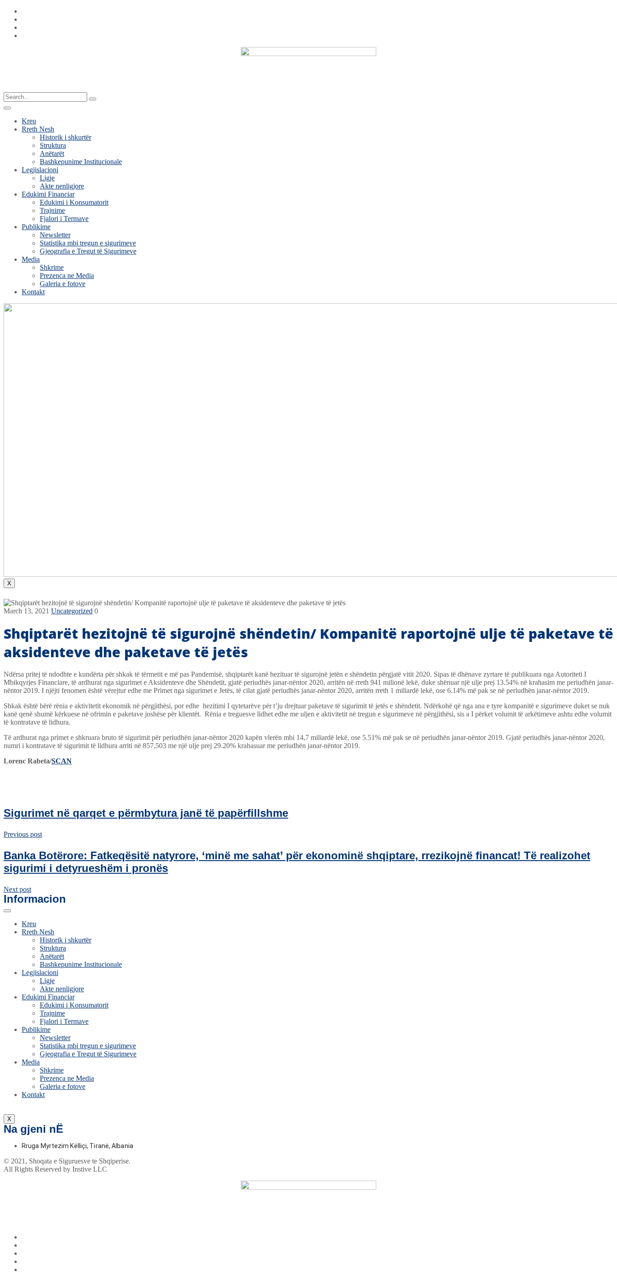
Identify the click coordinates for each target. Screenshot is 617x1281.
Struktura (53, 145)
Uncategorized (72, 611)
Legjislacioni (40, 170)
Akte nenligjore (62, 186)
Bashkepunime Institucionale (81, 161)
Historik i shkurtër (65, 137)
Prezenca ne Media (67, 275)
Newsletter (55, 235)
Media (31, 259)
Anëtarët (52, 153)
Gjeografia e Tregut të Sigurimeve (88, 251)
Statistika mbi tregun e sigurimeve (88, 243)
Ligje (47, 178)
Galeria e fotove (62, 283)
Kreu (29, 121)
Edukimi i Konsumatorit (74, 202)
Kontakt (33, 292)
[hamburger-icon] (7, 108)
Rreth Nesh (38, 129)
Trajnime (52, 210)
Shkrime (52, 267)
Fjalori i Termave (64, 218)
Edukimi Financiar (48, 194)
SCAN (61, 761)
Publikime (36, 227)
